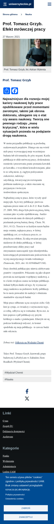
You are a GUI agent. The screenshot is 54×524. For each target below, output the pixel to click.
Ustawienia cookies (14, 499)
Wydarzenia (8, 461)
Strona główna (10, 14)
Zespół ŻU (8, 426)
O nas (5, 420)
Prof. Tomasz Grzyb (17, 80)
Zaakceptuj (26, 517)
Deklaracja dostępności (14, 431)
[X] (27, 398)
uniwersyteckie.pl (20, 4)
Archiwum (8, 436)
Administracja (9, 466)
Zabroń (25, 508)
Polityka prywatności (15, 495)
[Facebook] (27, 391)
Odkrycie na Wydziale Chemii (29, 342)
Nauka (28, 14)
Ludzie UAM (9, 471)
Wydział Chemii (14, 372)
